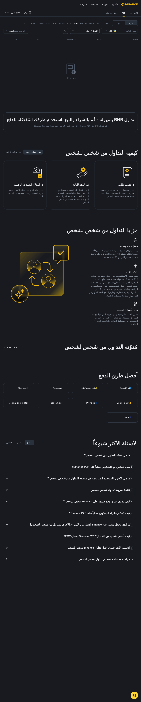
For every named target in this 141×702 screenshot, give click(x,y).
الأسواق (115, 4)
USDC (92, 23)
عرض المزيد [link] (12, 346)
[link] (122, 388)
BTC (99, 23)
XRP (48, 23)
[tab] (133, 13)
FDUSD (83, 23)
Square (95, 4)
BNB (76, 23)
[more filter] (65, 31)
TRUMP (33, 23)
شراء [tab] (131, 23)
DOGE (62, 23)
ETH (69, 23)
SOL (25, 23)
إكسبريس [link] (133, 13)
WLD (41, 23)
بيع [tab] (119, 23)
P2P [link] (124, 13)
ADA (54, 23)
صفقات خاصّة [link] (112, 13)
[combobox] (111, 30)
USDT (106, 23)
